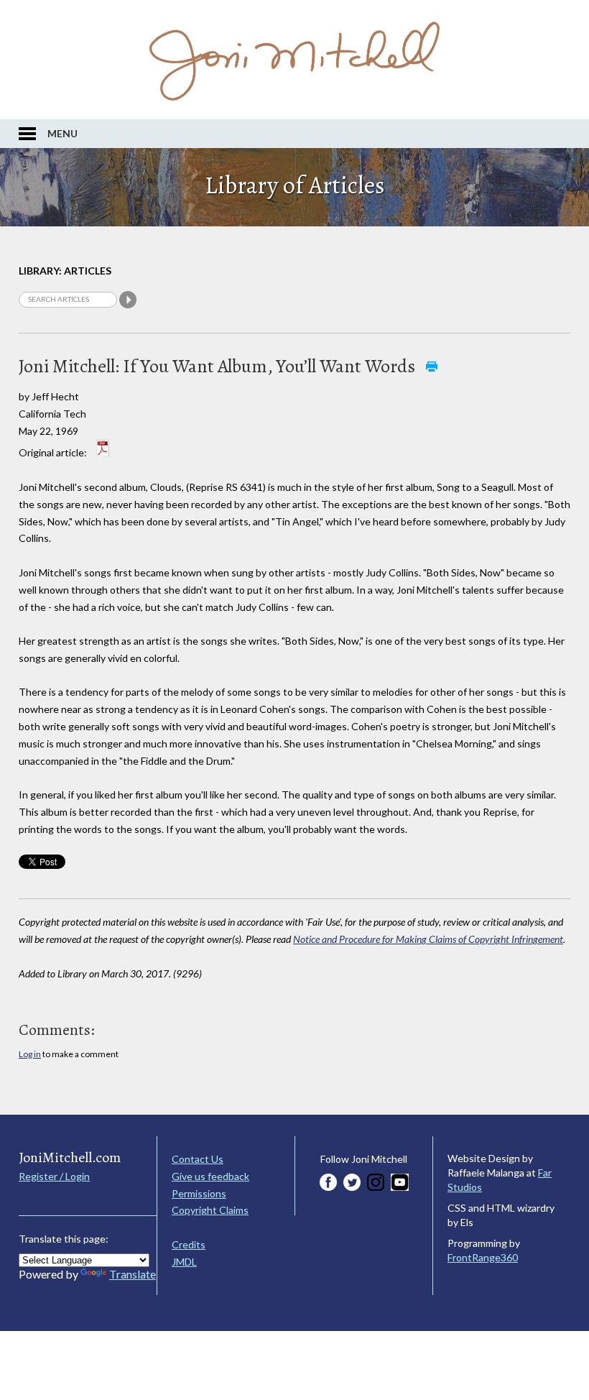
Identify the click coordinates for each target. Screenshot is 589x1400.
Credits (188, 1244)
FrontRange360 (482, 1257)
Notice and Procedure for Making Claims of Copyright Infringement (428, 939)
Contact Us (197, 1159)
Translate (132, 1274)
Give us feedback (210, 1176)
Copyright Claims (210, 1210)
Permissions (199, 1193)
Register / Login (54, 1176)
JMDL (184, 1262)
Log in (30, 1054)
